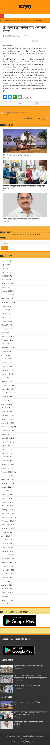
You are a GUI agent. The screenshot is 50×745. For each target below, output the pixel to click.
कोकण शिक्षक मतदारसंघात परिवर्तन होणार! (34, 118)
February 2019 (6, 600)
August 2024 (5, 351)
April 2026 (5, 276)
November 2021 (6, 476)
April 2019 (5, 592)
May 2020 (4, 543)
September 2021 (6, 483)
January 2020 (5, 559)
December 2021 (6, 472)
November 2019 (6, 566)
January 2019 (5, 604)
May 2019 (4, 589)
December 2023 (6, 381)
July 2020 (4, 536)
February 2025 (6, 329)
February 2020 (6, 555)
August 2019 (5, 577)
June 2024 (4, 359)
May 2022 (4, 453)
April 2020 (5, 547)
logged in (24, 234)
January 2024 (5, 378)
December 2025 (6, 291)
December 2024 (6, 336)
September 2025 (6, 302)
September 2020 (6, 528)
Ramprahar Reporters (11, 35)
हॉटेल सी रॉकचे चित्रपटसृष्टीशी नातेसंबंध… (17, 155)
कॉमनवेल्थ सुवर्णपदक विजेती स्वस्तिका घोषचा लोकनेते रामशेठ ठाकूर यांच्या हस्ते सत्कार (30, 713)
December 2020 (6, 517)
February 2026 (6, 283)
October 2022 (5, 434)
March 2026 (5, 280)
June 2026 (4, 268)
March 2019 (5, 596)
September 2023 (6, 393)
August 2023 (5, 396)
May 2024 (4, 363)
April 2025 (5, 321)
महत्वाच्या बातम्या (11, 20)
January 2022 (5, 468)
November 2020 (6, 521)
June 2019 (4, 585)
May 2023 (4, 408)
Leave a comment (26, 36)
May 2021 (4, 498)
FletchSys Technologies (35, 736)
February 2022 (6, 464)
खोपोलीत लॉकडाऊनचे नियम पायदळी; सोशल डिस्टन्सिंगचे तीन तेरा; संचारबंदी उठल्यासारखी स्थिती (30, 677)
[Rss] (22, 739)
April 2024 (5, 366)
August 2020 (5, 532)
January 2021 (5, 513)
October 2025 (5, 298)
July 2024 (4, 355)
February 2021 (6, 510)
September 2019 (6, 574)
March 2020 (5, 551)
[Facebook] (24, 739)
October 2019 (5, 570)
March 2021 (5, 506)
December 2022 (6, 427)
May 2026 (4, 272)
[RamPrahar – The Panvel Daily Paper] (25, 6)
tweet (19, 41)
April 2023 (5, 412)
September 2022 (6, 438)
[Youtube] (26, 739)
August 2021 (5, 487)
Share (27, 97)
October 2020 (5, 525)
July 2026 (4, 265)
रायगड (14, 36)
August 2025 (5, 306)
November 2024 (6, 340)
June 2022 (4, 449)
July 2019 (4, 581)
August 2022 (5, 442)
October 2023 (5, 389)
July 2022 (4, 445)
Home (4, 20)
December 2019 (6, 562)
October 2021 (5, 479)
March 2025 (5, 325)
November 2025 (6, 295)
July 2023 (4, 400)
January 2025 (5, 332)
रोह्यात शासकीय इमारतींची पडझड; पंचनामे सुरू (28, 666)
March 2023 (5, 415)
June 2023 (4, 404)
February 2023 (6, 419)
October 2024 (5, 344)
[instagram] (28, 739)
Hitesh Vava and (21, 736)
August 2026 (5, 261)
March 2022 (5, 461)
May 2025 (4, 317)
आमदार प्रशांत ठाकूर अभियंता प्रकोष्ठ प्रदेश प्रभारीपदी (20, 219)
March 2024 (5, 370)
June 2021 (4, 494)
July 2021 (4, 491)
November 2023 (6, 385)
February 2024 (6, 374)
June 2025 (4, 314)
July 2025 (4, 310)
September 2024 (6, 347)
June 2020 (4, 540)
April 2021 (5, 502)
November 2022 (6, 430)
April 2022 (5, 457)
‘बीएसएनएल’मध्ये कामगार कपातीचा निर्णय (27, 686)
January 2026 (5, 287)
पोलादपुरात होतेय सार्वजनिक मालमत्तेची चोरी (16, 113)
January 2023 (5, 423)
